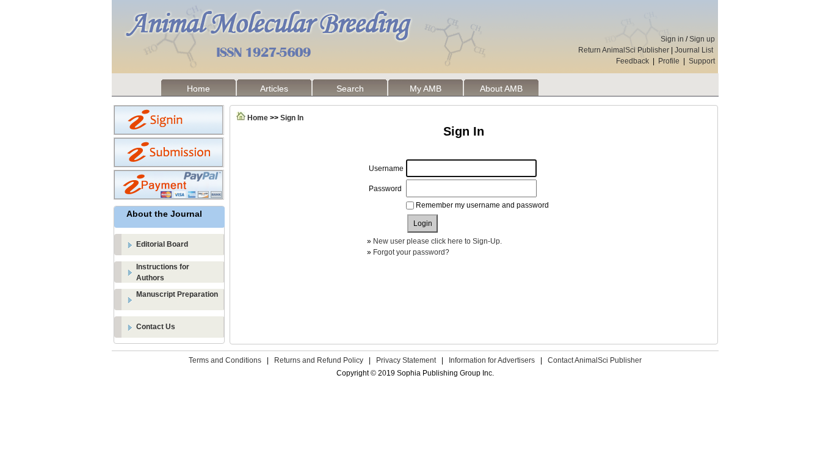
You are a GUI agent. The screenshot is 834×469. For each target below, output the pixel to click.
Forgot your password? (411, 252)
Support (702, 61)
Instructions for (162, 272)
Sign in (672, 39)
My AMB (425, 88)
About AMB (501, 88)
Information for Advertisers (492, 360)
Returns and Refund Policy (318, 360)
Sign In (291, 118)
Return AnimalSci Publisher (623, 50)
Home (198, 88)
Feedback (632, 61)
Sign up (702, 39)
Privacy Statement (406, 360)
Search (350, 88)
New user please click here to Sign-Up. (437, 241)
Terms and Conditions (225, 360)
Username (386, 168)
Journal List (695, 50)
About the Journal (164, 214)
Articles (274, 88)
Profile (669, 61)
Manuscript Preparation (177, 294)
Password (385, 188)
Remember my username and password (482, 205)
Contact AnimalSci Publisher (595, 360)
